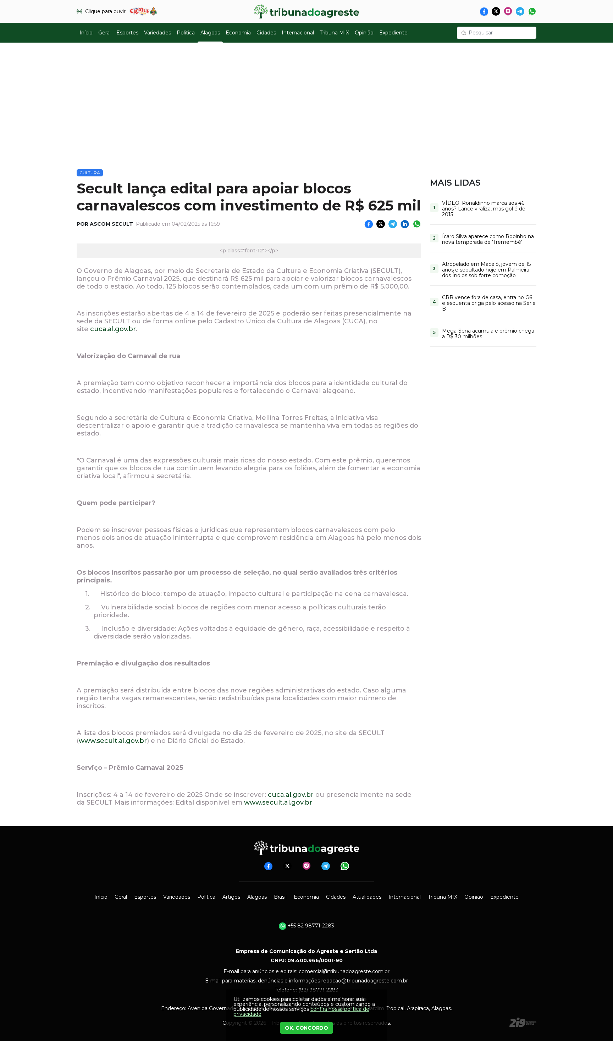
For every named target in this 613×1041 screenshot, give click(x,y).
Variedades (157, 32)
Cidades (266, 32)
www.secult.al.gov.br (113, 741)
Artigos (231, 897)
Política (186, 32)
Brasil (280, 897)
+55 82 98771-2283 (310, 925)
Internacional (298, 32)
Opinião (364, 32)
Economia (238, 32)
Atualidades (367, 897)
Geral (104, 32)
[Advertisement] (306, 101)
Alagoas (210, 32)
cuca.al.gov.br (113, 329)
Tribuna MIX (334, 32)
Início (86, 32)
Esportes (127, 32)
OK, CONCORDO (306, 1028)
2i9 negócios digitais (522, 1022)
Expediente (393, 32)
